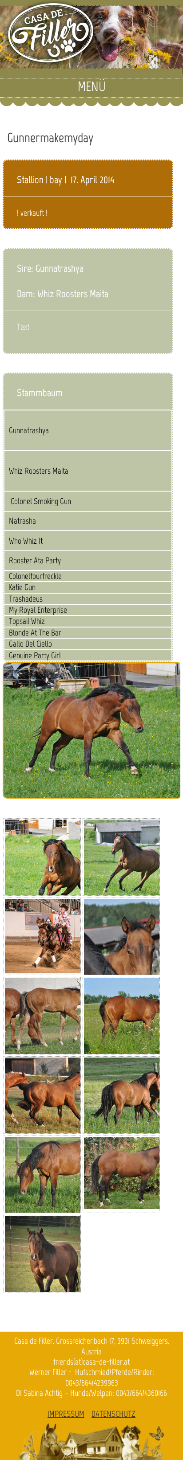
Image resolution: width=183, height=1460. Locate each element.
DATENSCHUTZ (113, 1414)
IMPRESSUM (66, 1414)
